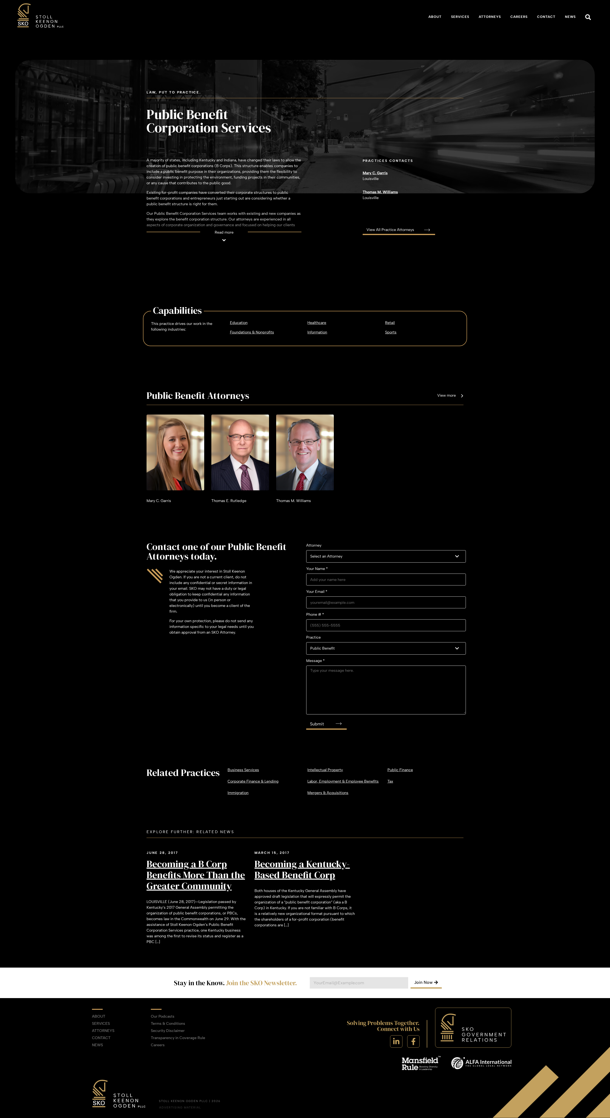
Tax (390, 781)
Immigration (238, 792)
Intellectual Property (325, 770)
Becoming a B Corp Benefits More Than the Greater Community (196, 874)
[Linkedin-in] (396, 1041)
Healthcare (316, 322)
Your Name (317, 568)
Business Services (243, 770)
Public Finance (400, 770)
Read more (224, 232)
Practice (313, 637)
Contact (546, 17)
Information (317, 332)
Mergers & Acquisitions (327, 792)
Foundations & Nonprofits (252, 332)
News (570, 17)
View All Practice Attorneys (390, 229)
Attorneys (490, 17)
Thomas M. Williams (380, 192)
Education (239, 322)
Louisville (371, 178)
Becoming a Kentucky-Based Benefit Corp (302, 869)
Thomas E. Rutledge (228, 500)
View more (446, 395)
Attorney (313, 545)
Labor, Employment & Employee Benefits (343, 781)
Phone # (315, 614)
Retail (390, 322)
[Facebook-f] (413, 1041)
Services (460, 17)
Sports (390, 332)
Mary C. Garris (375, 173)
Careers (519, 17)
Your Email (316, 591)
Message (315, 660)
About (435, 17)
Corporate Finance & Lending (253, 781)
